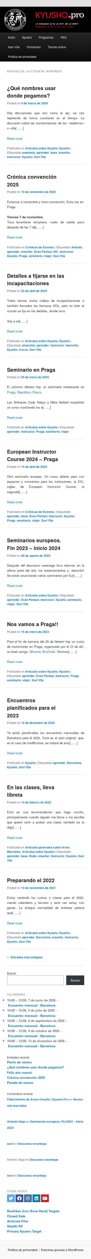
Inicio (11, 37)
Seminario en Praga (31, 369)
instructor (14, 157)
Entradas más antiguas (25, 957)
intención (72, 345)
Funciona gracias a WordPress (62, 1250)
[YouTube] (45, 1198)
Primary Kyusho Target (24, 1231)
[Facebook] (19, 1198)
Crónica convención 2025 (26, 1077)
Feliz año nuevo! (19, 1072)
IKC (55, 251)
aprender (42, 152)
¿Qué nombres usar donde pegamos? (31, 91)
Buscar (11, 973)
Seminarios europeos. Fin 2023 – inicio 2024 (34, 544)
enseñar (64, 152)
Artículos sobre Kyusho (41, 148)
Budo (33, 856)
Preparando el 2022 (31, 880)
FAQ (63, 37)
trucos (23, 349)
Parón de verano (19, 1062)
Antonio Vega (16, 1121)
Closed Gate (16, 1216)
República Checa (29, 392)
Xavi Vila (14, 47)
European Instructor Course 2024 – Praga (32, 455)
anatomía (28, 152)
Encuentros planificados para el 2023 (31, 707)
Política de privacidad (22, 56)
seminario (35, 256)
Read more (14, 138)
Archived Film (17, 1221)
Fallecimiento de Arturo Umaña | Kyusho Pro (37, 1099)
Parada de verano (20, 1082)
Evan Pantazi (43, 251)
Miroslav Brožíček (42, 651)
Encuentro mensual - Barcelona (31, 1005)
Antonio (76, 247)
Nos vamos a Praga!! (32, 624)
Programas (46, 37)
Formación (34, 47)
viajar (48, 256)
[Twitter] (11, 1198)
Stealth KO (15, 1226)
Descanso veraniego (32, 1143)
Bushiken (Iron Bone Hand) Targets (33, 1211)
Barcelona (74, 763)
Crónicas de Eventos (39, 247)
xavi (10, 1143)
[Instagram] (28, 1198)
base (53, 152)
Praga (23, 256)
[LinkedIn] (36, 1198)
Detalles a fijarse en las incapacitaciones (35, 279)
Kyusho (27, 37)
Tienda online (57, 47)
